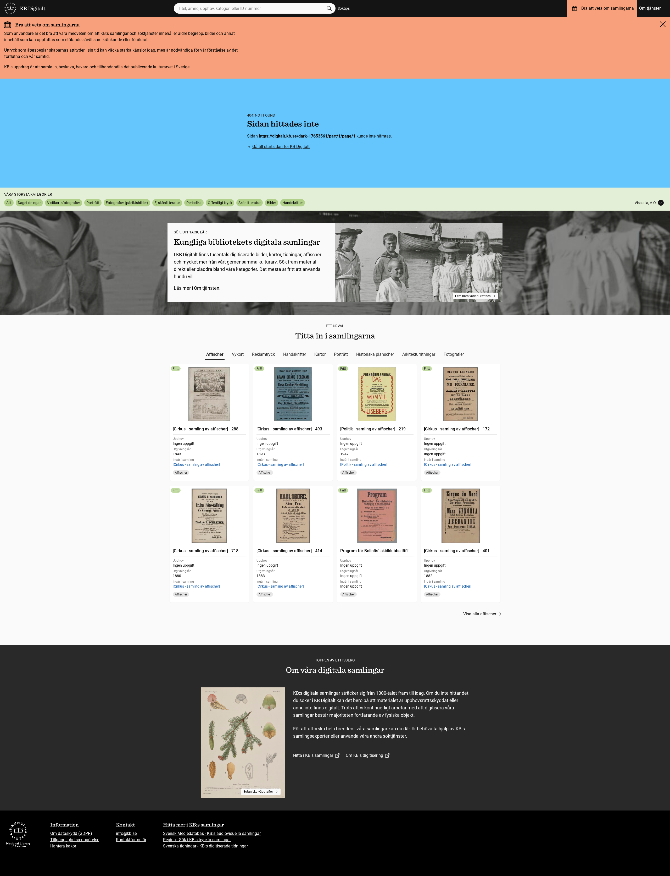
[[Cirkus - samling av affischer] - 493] (293, 422)
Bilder (271, 203)
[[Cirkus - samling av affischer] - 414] (293, 544)
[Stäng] (662, 24)
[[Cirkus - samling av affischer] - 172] (461, 422)
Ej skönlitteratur (167, 203)
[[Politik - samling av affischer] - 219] (377, 422)
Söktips (344, 8)
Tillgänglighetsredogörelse (74, 839)
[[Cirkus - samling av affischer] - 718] (209, 544)
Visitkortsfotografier (63, 203)
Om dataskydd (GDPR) (71, 833)
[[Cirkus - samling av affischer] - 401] (461, 544)
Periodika (194, 203)
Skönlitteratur (249, 203)
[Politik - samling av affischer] (363, 464)
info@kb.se (126, 833)
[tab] (215, 354)
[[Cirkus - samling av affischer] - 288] (209, 422)
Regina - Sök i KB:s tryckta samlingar (197, 839)
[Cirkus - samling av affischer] (196, 464)
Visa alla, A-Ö (645, 203)
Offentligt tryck (220, 203)
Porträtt (92, 203)
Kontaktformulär (131, 839)
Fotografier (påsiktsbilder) (127, 203)
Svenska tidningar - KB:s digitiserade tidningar (205, 846)
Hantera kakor (63, 846)
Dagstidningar (29, 203)
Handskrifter (292, 203)
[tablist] (335, 354)
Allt (9, 203)
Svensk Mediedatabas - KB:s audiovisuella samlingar (212, 833)
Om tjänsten (650, 8)
